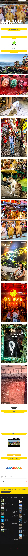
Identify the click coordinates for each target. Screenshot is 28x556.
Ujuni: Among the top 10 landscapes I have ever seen (25, 505)
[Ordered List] (8, 478)
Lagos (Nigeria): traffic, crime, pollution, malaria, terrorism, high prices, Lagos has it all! (14, 512)
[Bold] (4, 478)
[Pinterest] (13, 468)
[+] (14, 478)
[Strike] (7, 478)
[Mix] (17, 468)
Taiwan (9, 18)
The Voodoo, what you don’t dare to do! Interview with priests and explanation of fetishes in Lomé (25, 516)
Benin (13, 499)
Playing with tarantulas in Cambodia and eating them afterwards (6, 504)
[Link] (12, 478)
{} (13, 478)
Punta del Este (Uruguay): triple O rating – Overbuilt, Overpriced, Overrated (14, 521)
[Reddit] (15, 468)
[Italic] (5, 478)
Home (2, 18)
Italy (12, 504)
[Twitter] (9, 468)
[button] (14, 408)
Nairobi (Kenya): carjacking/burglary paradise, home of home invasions (14, 529)
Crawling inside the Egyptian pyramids (25, 524)
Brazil (13, 500)
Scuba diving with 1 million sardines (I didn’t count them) (6, 520)
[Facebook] (7, 468)
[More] (21, 468)
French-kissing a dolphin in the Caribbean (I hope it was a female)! (25, 521)
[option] (6, 548)
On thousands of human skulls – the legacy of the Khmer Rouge (6, 513)
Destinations (5, 18)
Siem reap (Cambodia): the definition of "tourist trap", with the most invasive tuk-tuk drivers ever (15, 533)
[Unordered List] (9, 478)
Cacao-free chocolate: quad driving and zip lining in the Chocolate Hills (6, 530)
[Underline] (6, 478)
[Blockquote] (10, 478)
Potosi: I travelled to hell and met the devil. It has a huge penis (25, 528)
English (20, 0)
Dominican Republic (14, 503)
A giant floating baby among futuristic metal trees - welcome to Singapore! (6, 509)
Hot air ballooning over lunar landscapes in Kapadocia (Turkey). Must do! (25, 531)
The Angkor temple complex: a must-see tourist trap (6, 527)
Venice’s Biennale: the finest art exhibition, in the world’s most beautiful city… (25, 501)
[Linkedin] (11, 468)
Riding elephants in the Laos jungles (6, 523)
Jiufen (12, 18)
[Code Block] (11, 478)
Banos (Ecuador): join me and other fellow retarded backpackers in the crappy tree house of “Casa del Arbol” (15, 525)
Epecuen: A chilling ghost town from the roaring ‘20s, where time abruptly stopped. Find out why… (25, 536)
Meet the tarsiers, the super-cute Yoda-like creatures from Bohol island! (6, 500)
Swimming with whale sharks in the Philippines (6, 517)
